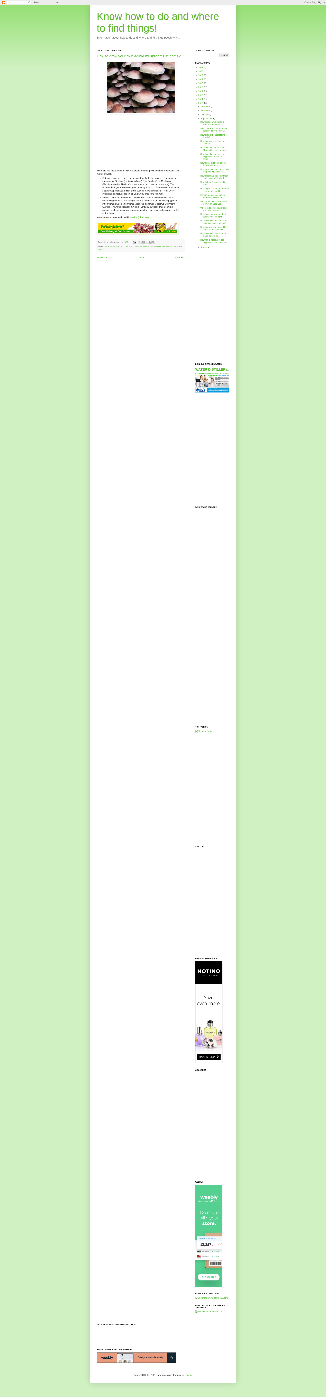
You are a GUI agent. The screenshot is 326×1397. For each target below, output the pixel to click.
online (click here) (140, 217)
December (206, 106)
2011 (201, 99)
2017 (201, 79)
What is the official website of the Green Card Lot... (213, 202)
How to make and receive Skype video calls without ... (214, 148)
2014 (201, 91)
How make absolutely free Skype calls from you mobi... (214, 241)
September (206, 118)
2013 (201, 95)
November (206, 110)
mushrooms (167, 246)
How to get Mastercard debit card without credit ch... (213, 215)
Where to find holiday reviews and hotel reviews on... (214, 209)
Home (141, 257)
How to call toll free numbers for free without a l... (213, 164)
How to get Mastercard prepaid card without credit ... (214, 189)
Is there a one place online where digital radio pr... (212, 196)
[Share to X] (146, 242)
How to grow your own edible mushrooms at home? (139, 56)
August (204, 247)
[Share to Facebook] (150, 242)
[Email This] (140, 242)
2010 (201, 103)
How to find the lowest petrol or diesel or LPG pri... (214, 234)
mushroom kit (155, 246)
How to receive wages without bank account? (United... (214, 177)
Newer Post (102, 257)
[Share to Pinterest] (153, 242)
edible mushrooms (112, 246)
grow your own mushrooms (137, 246)
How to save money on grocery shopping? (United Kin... (214, 170)
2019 (201, 75)
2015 (201, 87)
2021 (201, 67)
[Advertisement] (141, 140)
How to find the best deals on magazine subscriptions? (213, 222)
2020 (201, 71)
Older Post (180, 257)
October (205, 114)
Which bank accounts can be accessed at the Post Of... (213, 129)
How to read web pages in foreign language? (212, 123)
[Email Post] (134, 242)
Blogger (188, 1375)
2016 (201, 83)
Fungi (123, 246)
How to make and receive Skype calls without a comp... (212, 156)
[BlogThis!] (143, 242)
